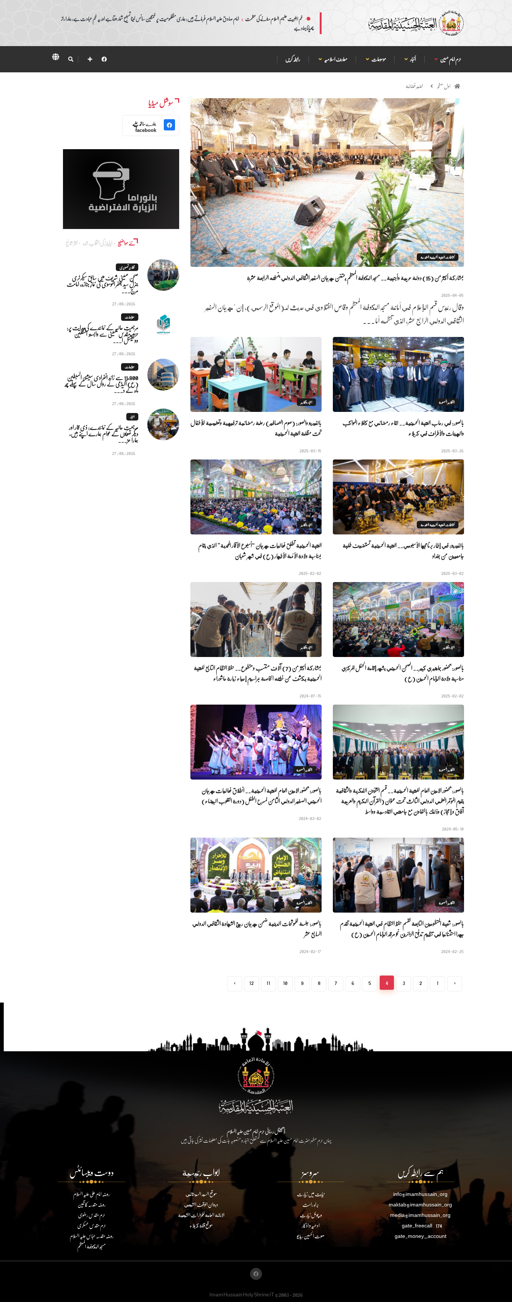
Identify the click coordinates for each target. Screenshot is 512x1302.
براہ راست (310, 1204)
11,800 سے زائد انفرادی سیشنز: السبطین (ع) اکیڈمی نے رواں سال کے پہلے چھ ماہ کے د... (101, 383)
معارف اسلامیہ (335, 59)
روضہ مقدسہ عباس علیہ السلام (92, 1236)
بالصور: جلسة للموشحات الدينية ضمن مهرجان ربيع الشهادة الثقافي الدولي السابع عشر (257, 928)
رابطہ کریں (292, 59)
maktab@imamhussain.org (420, 1204)
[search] (70, 59)
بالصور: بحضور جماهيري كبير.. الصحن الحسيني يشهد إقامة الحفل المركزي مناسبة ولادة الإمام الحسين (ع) (402, 672)
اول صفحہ (444, 86)
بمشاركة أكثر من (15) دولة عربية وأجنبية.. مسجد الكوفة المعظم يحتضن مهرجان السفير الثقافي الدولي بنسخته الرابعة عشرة (355, 277)
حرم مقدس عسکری (91, 1225)
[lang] (55, 58)
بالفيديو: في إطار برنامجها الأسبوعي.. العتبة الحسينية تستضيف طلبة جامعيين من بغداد (403, 550)
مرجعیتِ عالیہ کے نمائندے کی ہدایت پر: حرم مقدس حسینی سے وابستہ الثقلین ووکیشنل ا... (102, 333)
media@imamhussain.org (420, 1215)
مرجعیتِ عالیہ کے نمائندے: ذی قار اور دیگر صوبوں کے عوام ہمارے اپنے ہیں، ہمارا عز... (103, 433)
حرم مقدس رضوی (91, 1215)
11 (268, 982)
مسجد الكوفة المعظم (91, 1246)
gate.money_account (420, 1236)
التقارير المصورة (447, 402)
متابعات (130, 317)
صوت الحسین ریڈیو (311, 1236)
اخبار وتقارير (306, 402)
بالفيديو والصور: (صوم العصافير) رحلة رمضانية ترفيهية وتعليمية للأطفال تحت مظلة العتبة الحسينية (256, 427)
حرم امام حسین (450, 59)
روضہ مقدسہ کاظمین (92, 1204)
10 (285, 982)
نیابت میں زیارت (311, 1194)
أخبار (413, 59)
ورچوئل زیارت (311, 1215)
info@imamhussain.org (420, 1194)
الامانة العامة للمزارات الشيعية (201, 1215)
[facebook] (104, 59)
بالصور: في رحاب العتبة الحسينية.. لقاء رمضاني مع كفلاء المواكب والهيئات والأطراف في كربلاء (403, 427)
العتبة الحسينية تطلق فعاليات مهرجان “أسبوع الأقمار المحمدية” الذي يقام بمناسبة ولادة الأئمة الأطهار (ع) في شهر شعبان (260, 550)
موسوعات (378, 59)
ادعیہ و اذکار (311, 1225)
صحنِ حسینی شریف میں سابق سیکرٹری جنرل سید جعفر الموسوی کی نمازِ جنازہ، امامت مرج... (102, 284)
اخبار (132, 417)
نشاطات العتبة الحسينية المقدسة (438, 257)
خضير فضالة (414, 86)
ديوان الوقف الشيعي (201, 1204)
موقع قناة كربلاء (201, 1225)
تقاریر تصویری (127, 267)
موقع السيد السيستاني (201, 1194)
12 (251, 982)
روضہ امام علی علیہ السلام (91, 1194)
